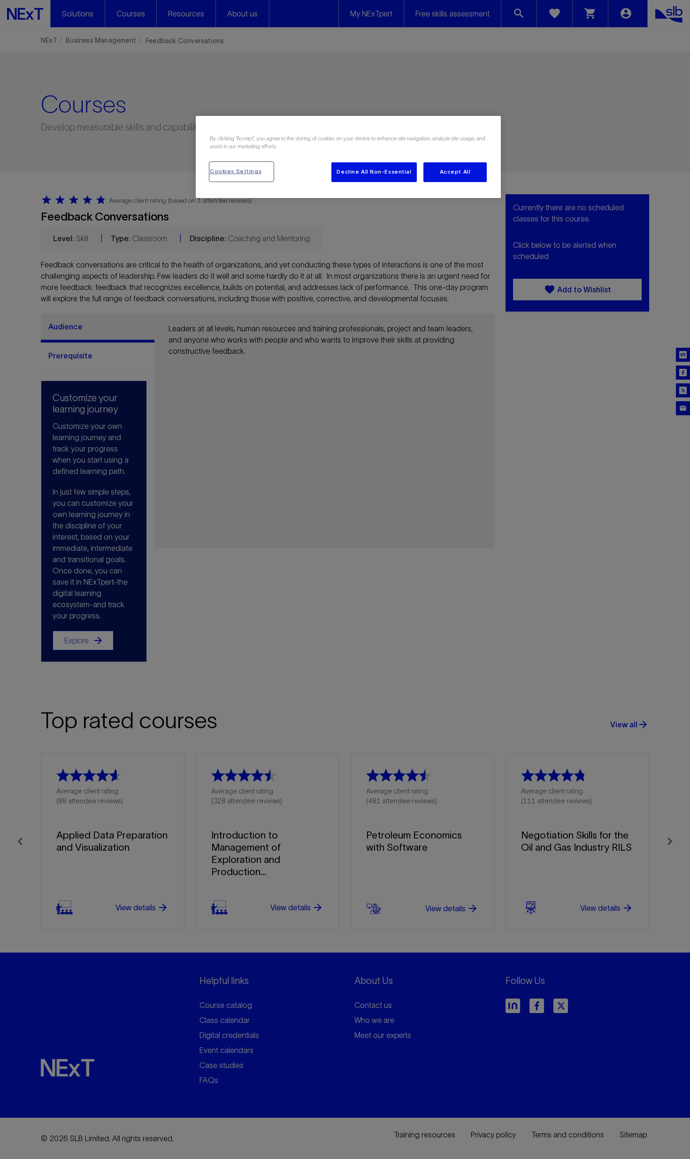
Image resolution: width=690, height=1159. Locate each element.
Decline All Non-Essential (374, 172)
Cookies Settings (235, 171)
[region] (348, 157)
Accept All (455, 172)
